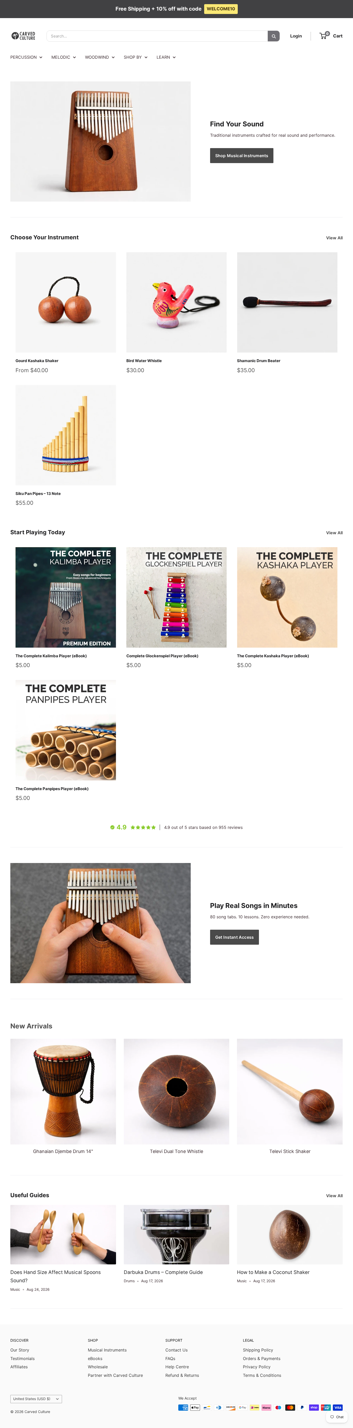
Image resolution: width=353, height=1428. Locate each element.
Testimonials (22, 1358)
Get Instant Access (234, 937)
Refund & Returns (182, 1375)
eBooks (95, 1358)
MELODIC (60, 57)
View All (335, 237)
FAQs (170, 1358)
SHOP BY (133, 57)
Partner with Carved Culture (115, 1375)
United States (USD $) (31, 1399)
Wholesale (98, 1366)
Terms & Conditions (262, 1375)
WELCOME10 (221, 8)
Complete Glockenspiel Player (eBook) (162, 655)
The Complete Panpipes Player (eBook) (52, 788)
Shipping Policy (258, 1350)
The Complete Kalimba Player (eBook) (51, 655)
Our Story (19, 1350)
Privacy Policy (257, 1366)
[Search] (274, 36)
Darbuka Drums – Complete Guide (163, 1272)
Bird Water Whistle (144, 360)
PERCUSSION (23, 57)
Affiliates (19, 1366)
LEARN (163, 57)
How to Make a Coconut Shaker (273, 1272)
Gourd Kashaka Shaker (37, 360)
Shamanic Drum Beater (258, 360)
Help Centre (177, 1366)
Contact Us (176, 1350)
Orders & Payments (261, 1358)
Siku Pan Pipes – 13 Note (38, 493)
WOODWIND (97, 57)
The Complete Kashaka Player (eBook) (273, 655)
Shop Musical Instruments (241, 155)
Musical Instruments (107, 1350)
